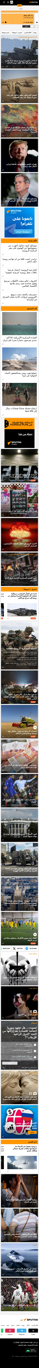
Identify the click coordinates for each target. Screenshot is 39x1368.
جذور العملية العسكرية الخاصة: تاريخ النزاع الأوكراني (22, 554)
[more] (3, 66)
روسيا (23, 1325)
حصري (12, 1325)
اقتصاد (18, 1325)
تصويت (10, 1063)
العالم (28, 1325)
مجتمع (35, 776)
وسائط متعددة (33, 953)
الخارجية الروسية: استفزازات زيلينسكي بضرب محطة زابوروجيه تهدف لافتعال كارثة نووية (21, 663)
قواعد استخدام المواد (26, 1342)
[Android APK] (31, 1350)
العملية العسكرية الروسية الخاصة (28, 37)
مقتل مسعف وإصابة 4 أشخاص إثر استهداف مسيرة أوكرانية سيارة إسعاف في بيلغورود (22, 658)
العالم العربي (35, 1325)
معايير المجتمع (22, 1345)
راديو (8, 1325)
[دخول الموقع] (8, 2)
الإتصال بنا (16, 1342)
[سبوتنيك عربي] (34, 3)
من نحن (35, 1342)
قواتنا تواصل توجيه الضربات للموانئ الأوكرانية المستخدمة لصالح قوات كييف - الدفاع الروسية (20, 652)
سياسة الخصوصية (33, 1345)
